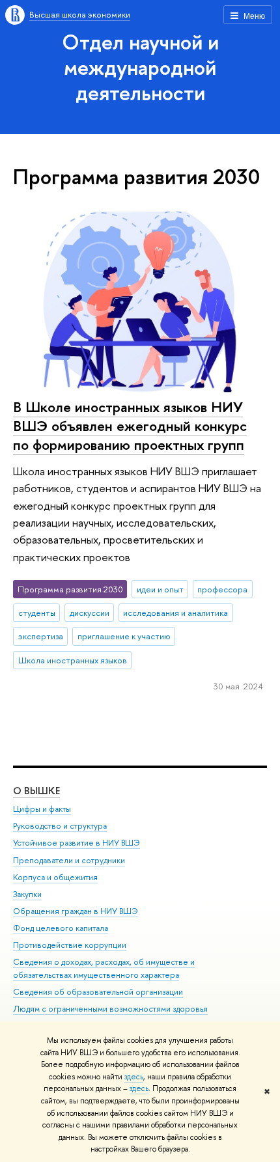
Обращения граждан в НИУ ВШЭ (75, 911)
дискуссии (89, 612)
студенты (36, 612)
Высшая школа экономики (79, 14)
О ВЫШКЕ (36, 790)
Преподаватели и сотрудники (69, 860)
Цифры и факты (42, 808)
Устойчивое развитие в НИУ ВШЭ (76, 842)
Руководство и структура (60, 825)
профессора (222, 589)
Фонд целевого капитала (60, 928)
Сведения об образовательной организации (98, 991)
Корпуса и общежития (55, 877)
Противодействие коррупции (69, 944)
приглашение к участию (124, 636)
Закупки (27, 894)
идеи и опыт (160, 589)
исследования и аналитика (175, 612)
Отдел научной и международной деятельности (140, 67)
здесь (133, 1077)
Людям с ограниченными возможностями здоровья (110, 1008)
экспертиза (40, 636)
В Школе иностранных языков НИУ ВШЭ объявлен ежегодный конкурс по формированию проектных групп (130, 425)
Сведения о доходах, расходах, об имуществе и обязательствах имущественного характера (104, 968)
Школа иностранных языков (72, 660)
